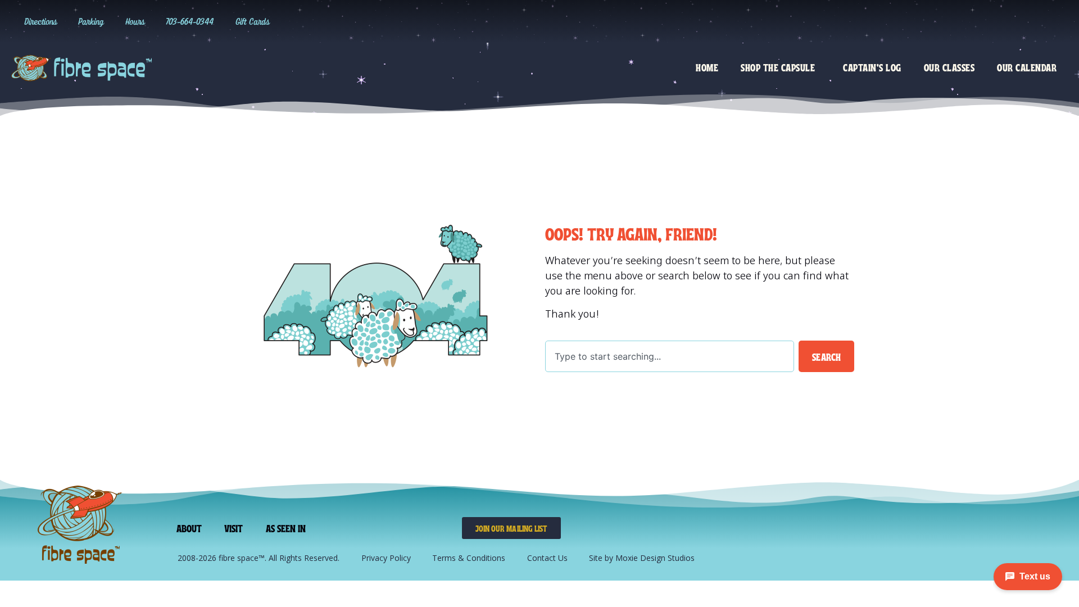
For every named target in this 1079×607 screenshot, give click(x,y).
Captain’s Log (872, 66)
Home (707, 66)
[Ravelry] (942, 21)
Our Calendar (1027, 66)
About (189, 527)
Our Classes (949, 66)
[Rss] (1058, 21)
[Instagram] (965, 21)
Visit (233, 527)
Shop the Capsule (778, 66)
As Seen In (286, 527)
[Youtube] (1034, 21)
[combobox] (669, 356)
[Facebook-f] (1011, 21)
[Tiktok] (988, 21)
